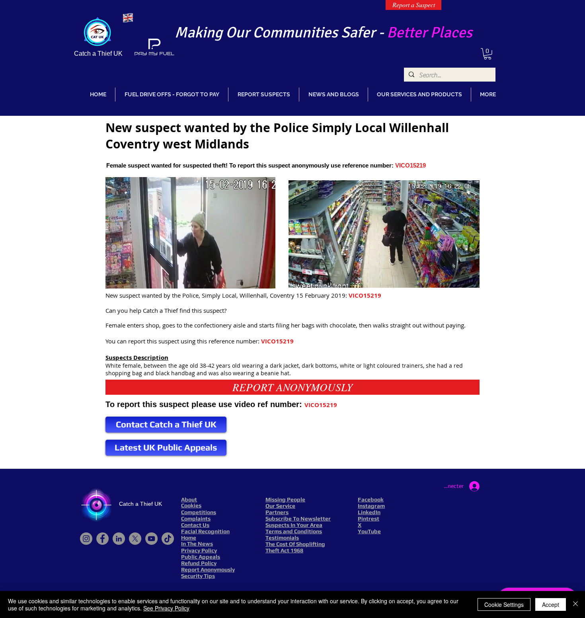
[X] (135, 538)
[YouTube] (151, 538)
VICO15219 (410, 165)
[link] (487, 54)
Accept (550, 604)
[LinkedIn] (119, 538)
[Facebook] (102, 538)
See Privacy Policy (166, 608)
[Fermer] (575, 604)
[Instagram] (86, 538)
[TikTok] (168, 538)
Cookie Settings (504, 604)
